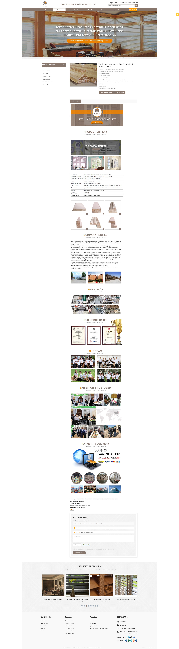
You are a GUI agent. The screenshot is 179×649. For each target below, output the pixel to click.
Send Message (79, 552)
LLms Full (152, 647)
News (102, 10)
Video (42, 631)
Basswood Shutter (47, 70)
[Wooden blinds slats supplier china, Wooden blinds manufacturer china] (83, 75)
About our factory (46, 84)
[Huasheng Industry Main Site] (136, 640)
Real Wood (114, 498)
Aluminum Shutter (47, 76)
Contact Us (116, 10)
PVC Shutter (45, 73)
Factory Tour (44, 621)
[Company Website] (126, 640)
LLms (147, 647)
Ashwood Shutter (46, 79)
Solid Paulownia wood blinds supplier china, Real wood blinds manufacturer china (77, 600)
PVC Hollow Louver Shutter (49, 82)
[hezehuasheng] (73, 510)
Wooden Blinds (88, 498)
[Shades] (129, 640)
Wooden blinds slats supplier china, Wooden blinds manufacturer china (92, 523)
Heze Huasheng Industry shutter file (99, 628)
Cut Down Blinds (106, 498)
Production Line (74, 10)
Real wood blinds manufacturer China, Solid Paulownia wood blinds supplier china (101, 600)
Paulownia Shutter (47, 68)
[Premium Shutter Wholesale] (134, 640)
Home (47, 10)
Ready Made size (97, 498)
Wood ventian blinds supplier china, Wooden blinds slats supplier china (53, 600)
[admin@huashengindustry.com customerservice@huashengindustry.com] (71, 510)
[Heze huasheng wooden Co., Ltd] (44, 4)
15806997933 (115, 2)
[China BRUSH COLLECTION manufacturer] (126, 585)
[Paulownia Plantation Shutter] (89, 34)
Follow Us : (121, 637)
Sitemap (143, 647)
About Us (90, 10)
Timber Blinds (80, 498)
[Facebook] (134, 637)
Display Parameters (106, 92)
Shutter (59, 10)
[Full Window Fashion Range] (131, 640)
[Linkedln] (129, 637)
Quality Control (44, 623)
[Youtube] (126, 637)
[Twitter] (131, 637)
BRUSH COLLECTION (126, 599)
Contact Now (120, 92)
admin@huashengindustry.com (130, 2)
